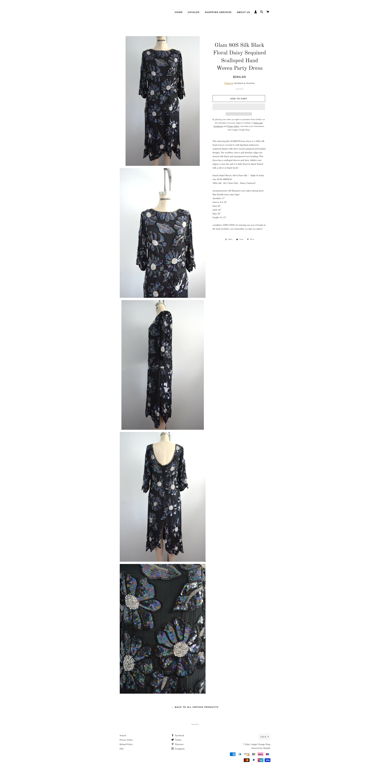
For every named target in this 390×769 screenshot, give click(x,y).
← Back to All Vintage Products (195, 707)
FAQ (121, 748)
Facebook (179, 735)
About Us (243, 12)
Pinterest (178, 744)
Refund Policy (126, 744)
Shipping (228, 83)
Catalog (194, 12)
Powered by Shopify (261, 748)
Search (123, 735)
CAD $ (263, 736)
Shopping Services (218, 12)
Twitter (177, 739)
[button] (239, 106)
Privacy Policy (126, 739)
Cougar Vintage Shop (260, 744)
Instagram (179, 748)
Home (179, 12)
